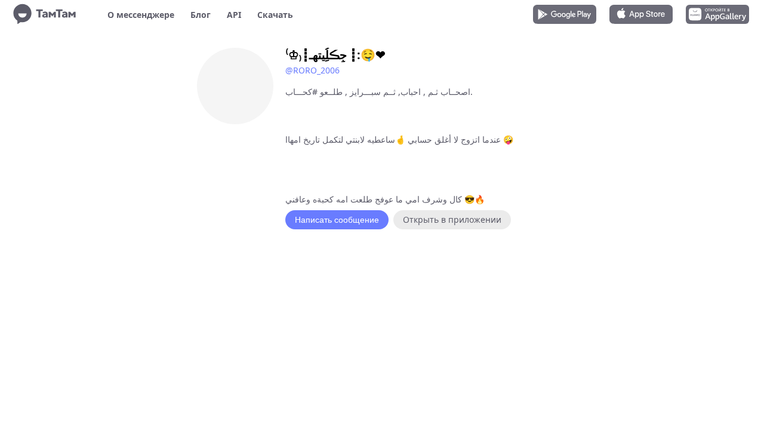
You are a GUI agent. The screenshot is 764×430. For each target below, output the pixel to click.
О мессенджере (140, 14)
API (234, 14)
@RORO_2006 (312, 70)
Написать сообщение (337, 220)
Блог (200, 14)
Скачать (275, 14)
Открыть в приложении (452, 219)
